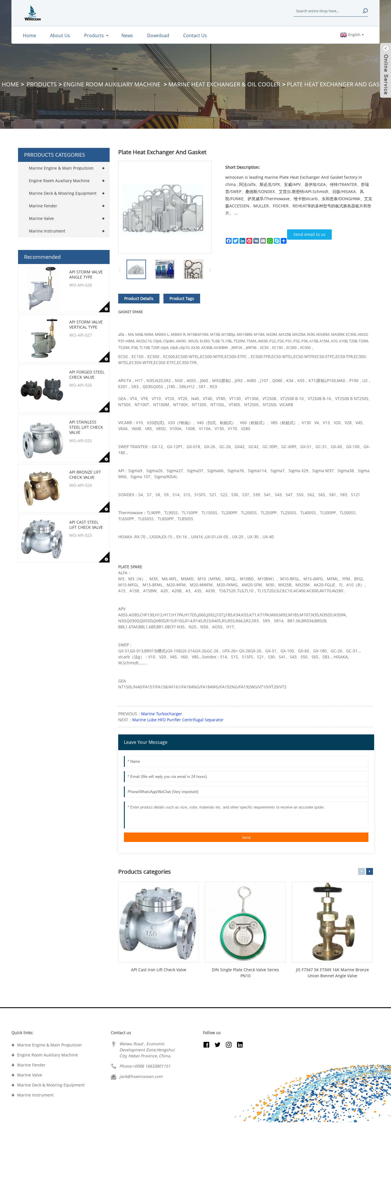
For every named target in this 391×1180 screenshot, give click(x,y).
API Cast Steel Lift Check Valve (86, 524)
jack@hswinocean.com (141, 1076)
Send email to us (309, 234)
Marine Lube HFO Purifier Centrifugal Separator (178, 719)
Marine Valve (41, 218)
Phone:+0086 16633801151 (144, 1066)
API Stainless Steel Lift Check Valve (86, 427)
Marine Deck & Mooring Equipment (62, 193)
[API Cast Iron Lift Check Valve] (159, 922)
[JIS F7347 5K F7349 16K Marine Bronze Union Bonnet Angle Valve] (332, 922)
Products (42, 84)
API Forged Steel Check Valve (86, 374)
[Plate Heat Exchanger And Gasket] (136, 268)
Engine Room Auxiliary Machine (112, 84)
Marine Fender (43, 205)
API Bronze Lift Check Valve (85, 474)
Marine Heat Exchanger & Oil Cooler (224, 84)
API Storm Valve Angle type (86, 274)
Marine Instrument (47, 231)
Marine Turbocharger (161, 713)
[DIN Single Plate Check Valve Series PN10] (245, 922)
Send (246, 837)
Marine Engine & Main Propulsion (61, 168)
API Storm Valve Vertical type (86, 324)
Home (10, 84)
